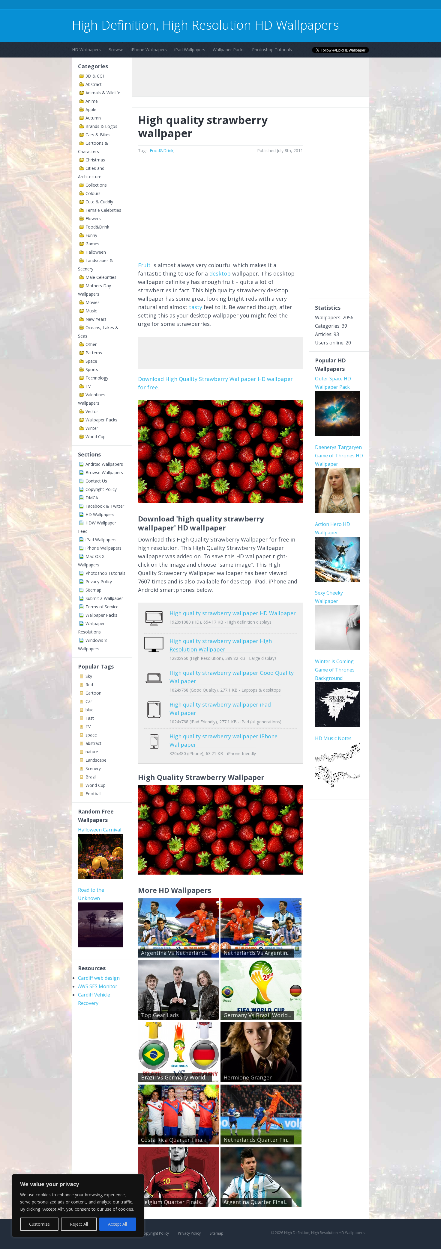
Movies (93, 302)
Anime (92, 101)
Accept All (117, 1224)
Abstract (94, 84)
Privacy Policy (99, 581)
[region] (78, 1205)
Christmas (95, 160)
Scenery (93, 768)
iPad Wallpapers (189, 49)
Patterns (94, 353)
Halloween (96, 252)
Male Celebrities (101, 277)
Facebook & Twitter (105, 506)
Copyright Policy (101, 489)
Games (92, 244)
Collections (96, 185)
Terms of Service (102, 607)
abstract (93, 743)
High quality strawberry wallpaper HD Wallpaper (233, 613)
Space (91, 361)
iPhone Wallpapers (149, 49)
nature (92, 751)
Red (89, 684)
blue (90, 710)
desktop (220, 273)
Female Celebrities (103, 210)
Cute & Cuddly (99, 202)
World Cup (96, 436)
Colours (93, 193)
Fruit (144, 265)
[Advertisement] (181, 5)
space (91, 735)
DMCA (92, 497)
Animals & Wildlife (103, 93)
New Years (96, 319)
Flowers (93, 218)
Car (89, 701)
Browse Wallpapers (104, 472)
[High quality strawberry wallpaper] (220, 501)
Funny (91, 235)
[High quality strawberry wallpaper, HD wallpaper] (220, 872)
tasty (195, 307)
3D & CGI (95, 76)
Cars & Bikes (98, 134)
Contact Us (96, 481)
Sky (89, 676)
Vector (92, 411)
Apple (91, 109)
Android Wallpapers (104, 464)
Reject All (79, 1224)
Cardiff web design (99, 978)
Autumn (93, 118)
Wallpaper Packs (228, 49)
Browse (115, 49)
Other (91, 344)
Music (91, 311)
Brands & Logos (101, 126)
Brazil (91, 777)
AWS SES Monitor (97, 986)
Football (93, 793)
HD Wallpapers (86, 49)
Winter (92, 428)
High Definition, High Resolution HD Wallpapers (205, 24)
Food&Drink (97, 227)
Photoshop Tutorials (272, 49)
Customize (39, 1224)
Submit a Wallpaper (104, 598)
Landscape (96, 760)
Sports (92, 369)
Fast (90, 718)
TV (88, 386)
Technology (97, 378)
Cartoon (93, 693)
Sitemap (93, 590)
